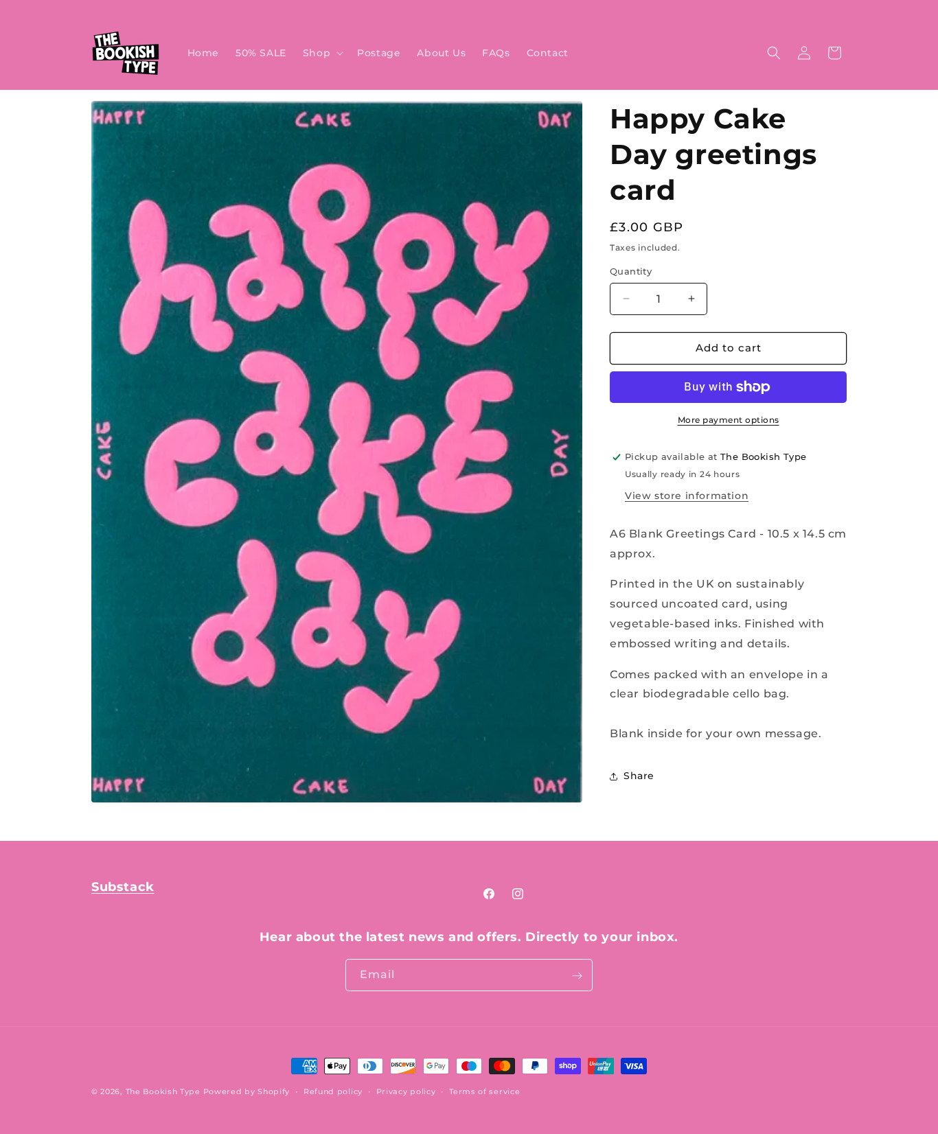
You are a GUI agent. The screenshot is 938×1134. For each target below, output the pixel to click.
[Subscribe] (577, 976)
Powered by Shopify (246, 1091)
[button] (322, 52)
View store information (686, 495)
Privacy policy (406, 1091)
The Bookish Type (163, 1091)
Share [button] (639, 775)
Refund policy (333, 1091)
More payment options (728, 420)
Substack (123, 886)
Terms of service (484, 1091)
